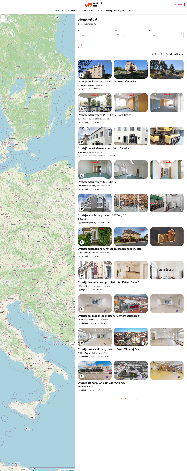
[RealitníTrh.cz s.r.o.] (93, 4)
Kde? (151, 31)
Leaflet (62, 470)
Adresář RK (59, 10)
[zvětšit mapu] (73, 248)
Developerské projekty (115, 10)
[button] (3, 17)
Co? (115, 31)
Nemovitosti (73, 10)
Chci (80, 31)
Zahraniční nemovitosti (92, 10)
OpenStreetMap (70, 470)
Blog (131, 10)
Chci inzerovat (177, 4)
